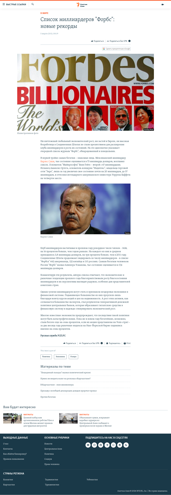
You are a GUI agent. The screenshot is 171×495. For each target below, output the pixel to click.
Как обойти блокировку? (15, 454)
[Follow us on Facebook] (100, 445)
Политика (49, 454)
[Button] (97, 41)
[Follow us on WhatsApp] (113, 445)
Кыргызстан (9, 485)
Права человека (51, 464)
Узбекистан (92, 480)
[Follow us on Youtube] (88, 445)
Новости (48, 444)
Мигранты (28, 415)
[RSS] (126, 445)
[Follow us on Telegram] (107, 445)
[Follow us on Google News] (119, 445)
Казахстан (8, 480)
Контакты (8, 449)
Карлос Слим (47, 161)
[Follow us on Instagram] (94, 445)
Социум (48, 459)
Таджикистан (51, 480)
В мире (44, 13)
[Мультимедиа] (163, 4)
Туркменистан (52, 485)
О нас (5, 444)
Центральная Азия (53, 449)
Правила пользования (13, 459)
